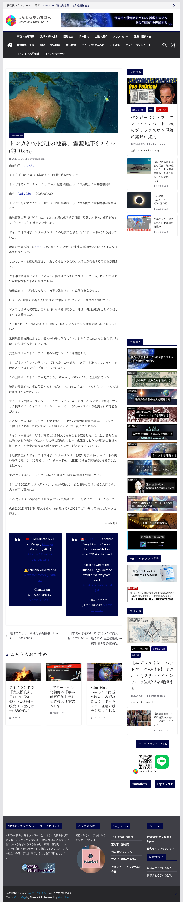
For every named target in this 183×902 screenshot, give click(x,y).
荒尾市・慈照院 (120, 844)
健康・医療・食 (142, 36)
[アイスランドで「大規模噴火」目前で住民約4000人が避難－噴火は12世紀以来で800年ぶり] (23, 665)
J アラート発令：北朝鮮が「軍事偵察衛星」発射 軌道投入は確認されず (64, 697)
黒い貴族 (71, 45)
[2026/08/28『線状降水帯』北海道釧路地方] (139, 225)
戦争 (151, 109)
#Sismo (33, 554)
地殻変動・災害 (25, 45)
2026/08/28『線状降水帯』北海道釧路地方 (65, 5)
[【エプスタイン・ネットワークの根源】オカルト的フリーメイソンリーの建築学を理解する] (152, 630)
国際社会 (68, 36)
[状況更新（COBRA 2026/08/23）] (139, 202)
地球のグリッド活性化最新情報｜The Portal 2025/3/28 (34, 635)
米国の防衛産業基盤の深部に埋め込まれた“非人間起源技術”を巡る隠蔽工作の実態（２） (164, 171)
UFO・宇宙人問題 (50, 45)
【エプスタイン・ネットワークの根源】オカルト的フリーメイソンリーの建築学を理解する (152, 676)
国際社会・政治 (138, 109)
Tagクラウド (165, 784)
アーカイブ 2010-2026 (152, 744)
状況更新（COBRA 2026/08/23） (161, 200)
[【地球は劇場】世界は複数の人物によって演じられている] (139, 722)
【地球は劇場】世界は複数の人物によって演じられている (164, 719)
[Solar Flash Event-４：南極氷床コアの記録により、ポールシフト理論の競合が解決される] (104, 665)
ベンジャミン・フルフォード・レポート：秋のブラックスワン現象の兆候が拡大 (152, 127)
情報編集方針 (140, 784)
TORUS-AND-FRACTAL (124, 859)
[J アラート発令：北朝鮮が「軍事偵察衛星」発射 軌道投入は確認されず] (63, 665)
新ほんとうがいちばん (159, 867)
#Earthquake (40, 560)
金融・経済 (101, 36)
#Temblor (45, 554)
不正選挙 (115, 45)
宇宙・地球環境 (25, 36)
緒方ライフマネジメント (161, 848)
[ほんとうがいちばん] (10, 45)
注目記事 (135, 655)
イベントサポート (55, 53)
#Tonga (47, 544)
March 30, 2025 (40, 600)
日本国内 (84, 36)
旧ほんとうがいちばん (159, 875)
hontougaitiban (36, 159)
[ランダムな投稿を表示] (173, 45)
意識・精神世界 (49, 36)
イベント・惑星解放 (28, 53)
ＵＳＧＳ (29, 165)
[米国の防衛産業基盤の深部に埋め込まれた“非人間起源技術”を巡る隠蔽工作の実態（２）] (139, 174)
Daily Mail (25, 193)
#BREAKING (92, 539)
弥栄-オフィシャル (121, 851)
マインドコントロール (138, 45)
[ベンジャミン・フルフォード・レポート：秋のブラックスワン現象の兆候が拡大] (152, 91)
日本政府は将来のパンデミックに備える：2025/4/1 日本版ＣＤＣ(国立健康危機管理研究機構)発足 (92, 638)
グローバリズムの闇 (93, 45)
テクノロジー (120, 36)
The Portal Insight (122, 836)
